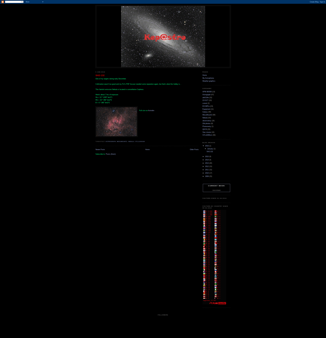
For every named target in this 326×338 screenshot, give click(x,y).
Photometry (206, 126)
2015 (207, 156)
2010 (207, 173)
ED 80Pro (206, 106)
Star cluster (206, 132)
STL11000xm (140, 141)
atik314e (205, 97)
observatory (206, 121)
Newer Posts (100, 149)
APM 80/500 (207, 92)
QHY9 (204, 129)
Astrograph (111, 141)
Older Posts (194, 149)
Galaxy (205, 112)
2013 (207, 163)
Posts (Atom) (111, 154)
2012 (207, 166)
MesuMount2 (122, 141)
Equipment (206, 109)
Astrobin (151, 110)
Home (147, 149)
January (210, 149)
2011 (207, 170)
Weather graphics (208, 81)
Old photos (206, 123)
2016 (207, 146)
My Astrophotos (208, 78)
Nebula (131, 141)
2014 (207, 160)
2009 (207, 176)
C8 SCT (205, 100)
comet (204, 103)
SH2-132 (100, 75)
